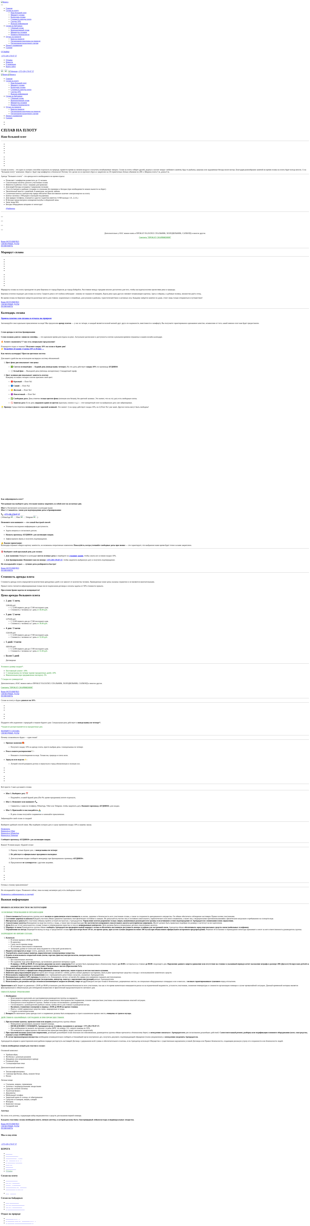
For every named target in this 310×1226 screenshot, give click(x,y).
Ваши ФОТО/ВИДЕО (10, 241)
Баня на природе (17, 39)
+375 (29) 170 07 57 (9, 56)
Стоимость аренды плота (21, 19)
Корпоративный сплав (20, 30)
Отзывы (9, 60)
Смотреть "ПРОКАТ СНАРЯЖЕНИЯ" (155, 237)
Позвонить (5, 829)
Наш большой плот (19, 13)
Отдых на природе (13, 37)
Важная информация (19, 24)
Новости (9, 62)
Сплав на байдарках (14, 26)
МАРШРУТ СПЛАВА (10, 731)
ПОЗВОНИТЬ (7, 246)
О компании (11, 64)
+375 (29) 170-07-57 (12, 514)
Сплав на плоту (12, 10)
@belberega (10, 208)
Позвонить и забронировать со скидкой (17, 894)
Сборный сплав (17, 28)
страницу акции (76, 556)
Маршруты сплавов (19, 32)
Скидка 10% (16, 21)
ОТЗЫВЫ (5, 52)
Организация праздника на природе (25, 41)
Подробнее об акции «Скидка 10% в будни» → (24, 349)
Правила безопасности (20, 34)
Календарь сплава (18, 17)
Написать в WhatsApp (10, 833)
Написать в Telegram (9, 835)
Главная (9, 8)
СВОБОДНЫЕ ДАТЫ (10, 244)
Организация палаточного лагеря (24, 43)
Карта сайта (11, 66)
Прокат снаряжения (14, 45)
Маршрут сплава (17, 15)
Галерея (9, 48)
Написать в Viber (8, 831)
